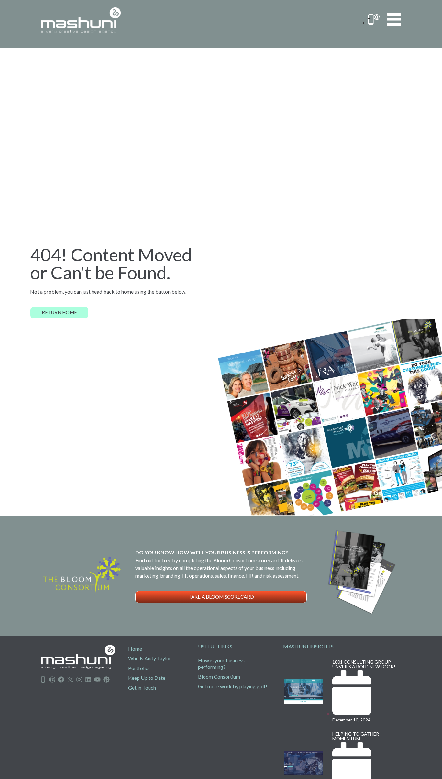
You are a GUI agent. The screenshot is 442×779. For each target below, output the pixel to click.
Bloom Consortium (219, 676)
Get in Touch (142, 687)
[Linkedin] (88, 679)
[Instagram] (79, 679)
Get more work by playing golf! (232, 686)
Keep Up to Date (146, 678)
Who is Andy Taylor (149, 658)
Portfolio (138, 668)
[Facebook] (61, 679)
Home (135, 649)
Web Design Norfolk (47, 690)
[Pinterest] (106, 679)
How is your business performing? (221, 663)
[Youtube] (97, 679)
